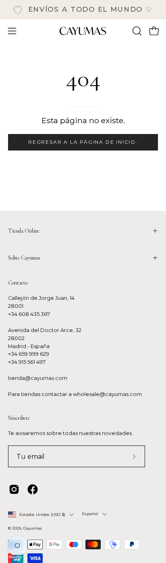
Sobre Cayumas (24, 257)
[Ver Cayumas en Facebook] (33, 489)
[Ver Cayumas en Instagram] (14, 489)
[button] (136, 31)
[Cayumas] (83, 31)
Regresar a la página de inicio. (83, 142)
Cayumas (32, 528)
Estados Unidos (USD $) (42, 514)
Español (90, 513)
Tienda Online (23, 230)
